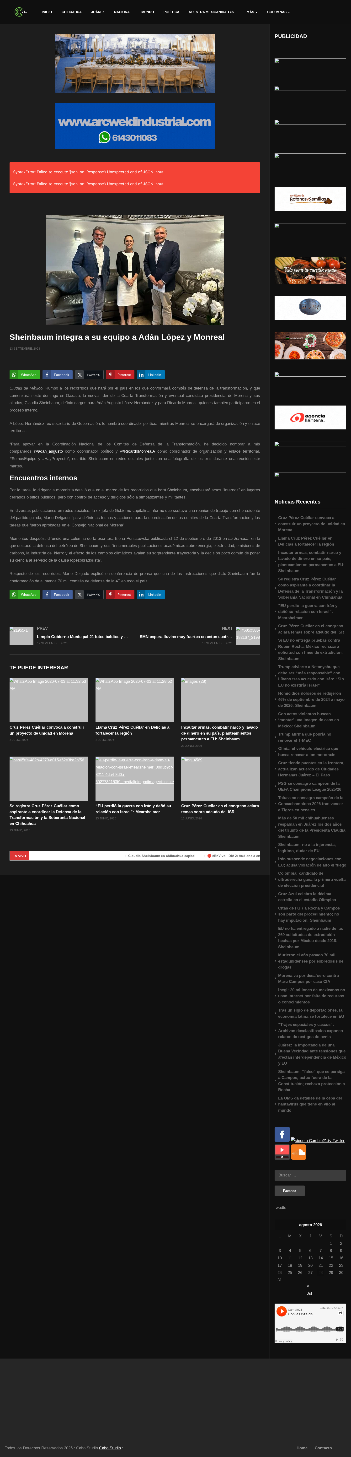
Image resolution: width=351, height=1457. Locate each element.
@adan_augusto (48, 451)
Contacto (323, 1448)
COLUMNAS (277, 12)
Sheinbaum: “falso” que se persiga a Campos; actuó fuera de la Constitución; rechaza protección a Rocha (311, 1080)
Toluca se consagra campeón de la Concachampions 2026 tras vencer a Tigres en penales (310, 804)
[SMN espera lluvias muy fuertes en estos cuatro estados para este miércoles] (200, 635)
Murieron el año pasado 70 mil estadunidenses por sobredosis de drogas (310, 961)
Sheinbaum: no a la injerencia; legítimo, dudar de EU (307, 847)
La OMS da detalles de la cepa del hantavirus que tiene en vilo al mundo (310, 1104)
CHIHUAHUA (72, 12)
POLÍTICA (171, 12)
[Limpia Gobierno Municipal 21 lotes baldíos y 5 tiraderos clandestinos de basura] (70, 635)
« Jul (309, 1286)
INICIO (47, 12)
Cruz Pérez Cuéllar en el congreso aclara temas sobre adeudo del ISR (311, 629)
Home (302, 1448)
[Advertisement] (44, 1396)
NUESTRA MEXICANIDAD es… (213, 12)
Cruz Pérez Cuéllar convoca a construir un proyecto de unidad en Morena (311, 523)
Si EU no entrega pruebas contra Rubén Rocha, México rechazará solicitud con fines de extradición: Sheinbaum (310, 649)
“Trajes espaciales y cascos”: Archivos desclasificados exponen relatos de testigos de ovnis (310, 1030)
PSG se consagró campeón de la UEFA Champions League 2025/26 (309, 786)
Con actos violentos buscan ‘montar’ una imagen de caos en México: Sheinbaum (308, 720)
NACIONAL (123, 12)
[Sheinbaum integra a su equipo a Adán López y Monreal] (49, 700)
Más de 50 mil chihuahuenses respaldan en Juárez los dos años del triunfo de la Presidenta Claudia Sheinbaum (311, 827)
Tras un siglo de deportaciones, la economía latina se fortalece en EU (311, 1013)
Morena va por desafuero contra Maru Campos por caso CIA (308, 978)
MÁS (250, 12)
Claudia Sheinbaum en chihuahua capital (122, 856)
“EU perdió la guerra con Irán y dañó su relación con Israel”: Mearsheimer (307, 611)
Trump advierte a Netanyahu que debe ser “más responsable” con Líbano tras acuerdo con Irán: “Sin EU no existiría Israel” (311, 676)
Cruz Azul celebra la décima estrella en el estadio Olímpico (307, 897)
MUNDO (147, 12)
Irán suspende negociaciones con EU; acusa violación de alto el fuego (312, 862)
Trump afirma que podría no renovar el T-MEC (304, 737)
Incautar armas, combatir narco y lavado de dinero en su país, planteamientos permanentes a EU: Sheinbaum (219, 733)
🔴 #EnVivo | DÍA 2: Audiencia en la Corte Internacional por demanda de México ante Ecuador (244, 856)
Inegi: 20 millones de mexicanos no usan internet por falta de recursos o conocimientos (311, 996)
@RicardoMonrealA (137, 451)
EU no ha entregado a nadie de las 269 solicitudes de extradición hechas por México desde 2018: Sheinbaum (310, 937)
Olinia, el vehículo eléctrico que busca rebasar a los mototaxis (308, 751)
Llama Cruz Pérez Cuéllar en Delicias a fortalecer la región (306, 541)
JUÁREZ (98, 12)
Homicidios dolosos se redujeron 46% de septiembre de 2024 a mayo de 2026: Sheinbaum (311, 699)
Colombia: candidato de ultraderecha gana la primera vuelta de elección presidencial (312, 879)
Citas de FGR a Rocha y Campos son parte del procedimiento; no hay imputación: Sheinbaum (309, 914)
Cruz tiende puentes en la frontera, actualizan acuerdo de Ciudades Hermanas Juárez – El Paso (311, 769)
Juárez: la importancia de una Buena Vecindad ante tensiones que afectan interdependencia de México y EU (312, 1054)
